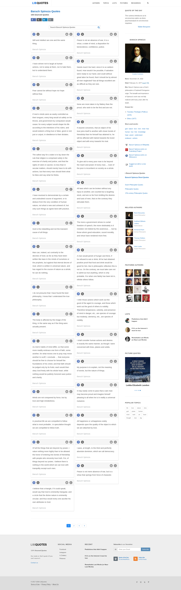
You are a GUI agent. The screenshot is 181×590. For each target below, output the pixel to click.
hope (126, 135)
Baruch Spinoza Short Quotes (137, 177)
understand (138, 135)
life (127, 408)
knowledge (141, 132)
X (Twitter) (62, 555)
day (141, 418)
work (134, 414)
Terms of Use (35, 584)
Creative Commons (137, 74)
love (135, 129)
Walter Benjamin (144, 27)
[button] (148, 2)
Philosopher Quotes (132, 189)
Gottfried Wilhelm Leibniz (139, 222)
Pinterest (62, 558)
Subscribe (145, 549)
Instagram (62, 552)
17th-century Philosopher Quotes (136, 193)
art (139, 414)
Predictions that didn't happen (96, 549)
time (145, 408)
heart (144, 414)
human (127, 132)
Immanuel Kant (139, 229)
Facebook (62, 549)
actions (135, 138)
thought (128, 418)
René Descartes (139, 213)
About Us (55, 584)
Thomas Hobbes (139, 238)
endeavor (128, 138)
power (131, 135)
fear (147, 129)
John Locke (138, 246)
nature (131, 129)
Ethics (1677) (131, 118)
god (126, 129)
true (132, 132)
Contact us (34, 562)
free (135, 132)
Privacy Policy (46, 584)
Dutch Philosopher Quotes (134, 185)
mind (143, 129)
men (139, 129)
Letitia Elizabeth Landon (137, 385)
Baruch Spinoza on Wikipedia (139, 145)
